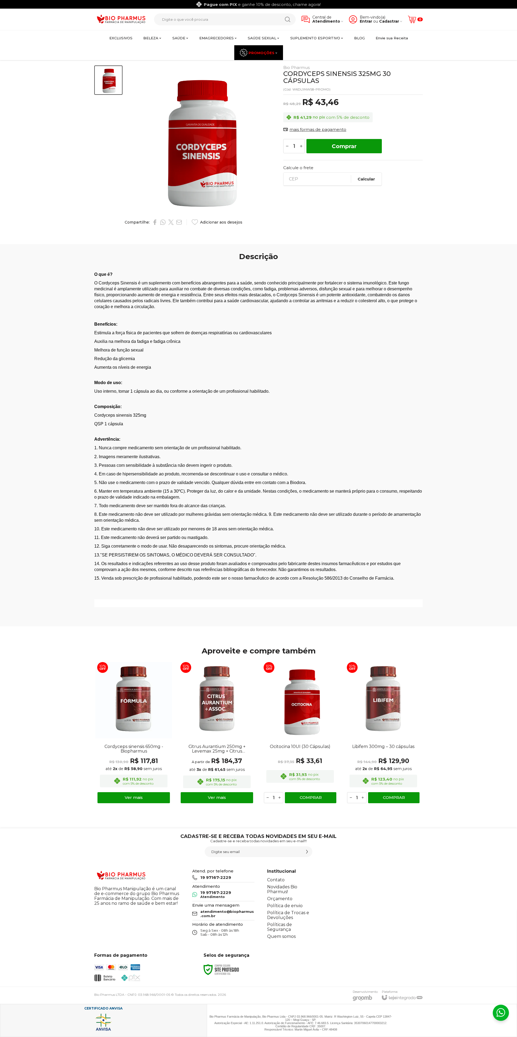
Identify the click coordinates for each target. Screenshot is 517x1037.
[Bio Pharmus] (121, 19)
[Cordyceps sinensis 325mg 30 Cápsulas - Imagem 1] (108, 80)
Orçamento (279, 898)
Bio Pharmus (296, 67)
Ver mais (134, 797)
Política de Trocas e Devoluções (288, 915)
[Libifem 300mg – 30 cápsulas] (383, 732)
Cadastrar (389, 21)
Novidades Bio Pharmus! (282, 889)
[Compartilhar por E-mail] (179, 222)
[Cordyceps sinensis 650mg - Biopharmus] (134, 732)
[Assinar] (307, 851)
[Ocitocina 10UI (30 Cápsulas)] (300, 732)
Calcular (366, 179)
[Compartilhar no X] (171, 222)
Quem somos (281, 936)
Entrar (366, 21)
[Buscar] (288, 19)
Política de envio (285, 905)
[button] (108, 80)
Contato (276, 879)
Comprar (344, 146)
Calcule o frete (298, 168)
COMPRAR (311, 797)
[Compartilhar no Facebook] (155, 222)
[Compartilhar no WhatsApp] (163, 222)
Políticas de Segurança (279, 927)
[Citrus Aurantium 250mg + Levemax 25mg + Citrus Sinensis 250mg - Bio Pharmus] (217, 732)
